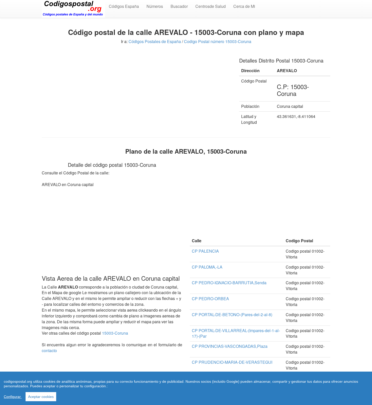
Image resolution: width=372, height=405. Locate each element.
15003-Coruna (115, 333)
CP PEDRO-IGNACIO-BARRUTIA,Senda (229, 283)
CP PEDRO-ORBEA (210, 298)
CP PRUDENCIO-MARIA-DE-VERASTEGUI (232, 362)
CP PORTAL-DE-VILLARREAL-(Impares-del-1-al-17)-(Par (236, 333)
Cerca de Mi (244, 6)
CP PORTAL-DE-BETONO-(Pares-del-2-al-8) (232, 314)
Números (155, 6)
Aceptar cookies (41, 397)
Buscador (179, 6)
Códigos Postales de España (155, 41)
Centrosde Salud (210, 6)
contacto (49, 350)
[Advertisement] (137, 88)
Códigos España (124, 6)
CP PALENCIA (205, 251)
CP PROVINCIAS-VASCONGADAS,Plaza (229, 346)
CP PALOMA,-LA (207, 267)
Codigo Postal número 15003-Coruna (217, 41)
